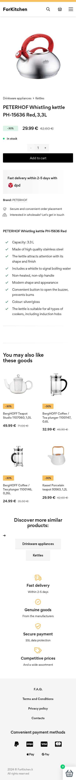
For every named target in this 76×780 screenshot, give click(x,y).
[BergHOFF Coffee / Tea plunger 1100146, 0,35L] (18, 456)
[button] (48, 9)
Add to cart (38, 158)
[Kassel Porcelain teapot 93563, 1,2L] (57, 456)
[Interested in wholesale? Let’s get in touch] (6, 215)
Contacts (38, 718)
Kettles (39, 98)
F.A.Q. (38, 689)
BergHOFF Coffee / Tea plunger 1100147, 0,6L (56, 417)
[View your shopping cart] (60, 9)
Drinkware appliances (17, 98)
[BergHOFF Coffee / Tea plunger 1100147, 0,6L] (57, 384)
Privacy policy (38, 708)
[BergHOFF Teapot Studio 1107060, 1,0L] (18, 384)
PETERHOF (19, 200)
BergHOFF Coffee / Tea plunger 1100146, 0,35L (17, 489)
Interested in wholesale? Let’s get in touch (37, 215)
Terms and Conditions (38, 699)
